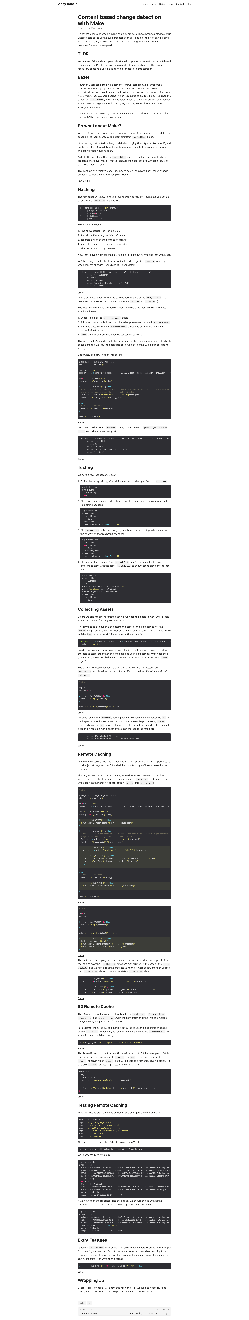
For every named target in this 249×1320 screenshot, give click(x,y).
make (82, 1303)
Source (81, 292)
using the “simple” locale (111, 235)
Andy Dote (66, 4)
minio (120, 68)
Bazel (81, 37)
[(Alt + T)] (76, 4)
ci (89, 1303)
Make (94, 61)
